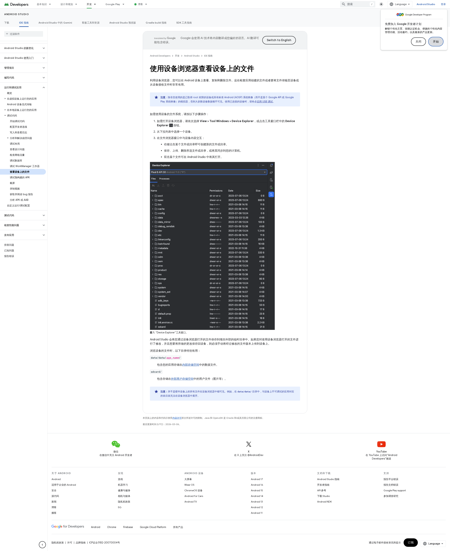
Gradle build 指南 (156, 22)
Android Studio (426, 4)
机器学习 (123, 484)
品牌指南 (81, 542)
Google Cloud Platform (153, 527)
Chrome (111, 527)
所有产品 (178, 527)
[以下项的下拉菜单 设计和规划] (77, 4)
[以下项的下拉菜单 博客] (147, 4)
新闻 (54, 501)
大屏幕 (188, 479)
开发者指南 (323, 484)
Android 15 (257, 490)
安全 (54, 490)
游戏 (120, 479)
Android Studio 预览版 (122, 22)
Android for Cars (193, 496)
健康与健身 (124, 490)
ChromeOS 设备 (193, 490)
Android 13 (257, 501)
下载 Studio (323, 496)
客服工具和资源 (90, 22)
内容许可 (177, 417)
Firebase (128, 527)
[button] (21, 48)
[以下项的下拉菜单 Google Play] (125, 4)
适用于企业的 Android (64, 484)
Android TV (190, 501)
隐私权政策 (124, 501)
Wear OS (189, 484)
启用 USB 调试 (265, 101)
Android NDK (324, 501)
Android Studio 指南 (328, 479)
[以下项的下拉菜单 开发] (96, 4)
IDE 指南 (24, 22)
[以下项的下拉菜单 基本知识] (51, 4)
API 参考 (321, 490)
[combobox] (357, 4)
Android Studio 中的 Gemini (55, 22)
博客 (140, 4)
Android (56, 479)
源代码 (55, 496)
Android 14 (257, 496)
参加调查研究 (391, 496)
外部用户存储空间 (182, 379)
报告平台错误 (391, 479)
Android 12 (257, 507)
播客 (54, 512)
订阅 (411, 542)
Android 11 (257, 512)
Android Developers (160, 55)
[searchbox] (23, 34)
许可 (69, 542)
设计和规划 (66, 4)
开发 (89, 4)
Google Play (112, 4)
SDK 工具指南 (184, 22)
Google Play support (395, 490)
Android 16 (257, 484)
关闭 (418, 41)
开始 (436, 41)
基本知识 (42, 4)
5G (119, 507)
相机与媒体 (124, 496)
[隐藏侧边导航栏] (42, 544)
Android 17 (257, 479)
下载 (6, 22)
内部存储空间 (190, 365)
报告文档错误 (391, 484)
